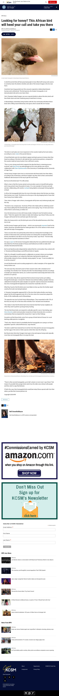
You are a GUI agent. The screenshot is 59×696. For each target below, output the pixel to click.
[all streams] (57, 7)
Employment (25, 669)
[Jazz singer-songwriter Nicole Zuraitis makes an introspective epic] (6, 581)
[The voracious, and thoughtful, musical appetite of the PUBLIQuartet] (6, 571)
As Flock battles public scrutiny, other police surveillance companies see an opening (33, 650)
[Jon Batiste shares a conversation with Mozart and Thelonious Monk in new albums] (6, 560)
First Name (6, 533)
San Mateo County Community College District (8, 685)
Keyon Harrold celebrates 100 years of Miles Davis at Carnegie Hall (29, 612)
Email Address (8, 527)
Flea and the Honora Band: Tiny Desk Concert (23, 591)
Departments (37, 666)
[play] (4, 7)
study (17, 154)
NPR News (3, 15)
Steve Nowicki (8, 312)
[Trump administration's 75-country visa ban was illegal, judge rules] (6, 640)
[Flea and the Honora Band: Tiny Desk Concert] (6, 592)
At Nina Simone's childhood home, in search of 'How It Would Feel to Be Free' (31, 600)
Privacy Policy (37, 669)
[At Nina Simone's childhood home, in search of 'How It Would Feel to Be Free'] (6, 602)
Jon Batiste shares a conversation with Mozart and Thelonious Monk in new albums (32, 559)
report (12, 242)
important (44, 225)
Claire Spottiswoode (20, 168)
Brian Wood (16, 166)
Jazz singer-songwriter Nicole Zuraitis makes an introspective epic (28, 579)
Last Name (7, 540)
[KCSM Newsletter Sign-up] (29, 500)
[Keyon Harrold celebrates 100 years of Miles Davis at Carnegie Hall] (6, 613)
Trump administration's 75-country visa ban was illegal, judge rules (28, 639)
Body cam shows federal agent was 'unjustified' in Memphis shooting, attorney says (33, 629)
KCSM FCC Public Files (50, 666)
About (23, 666)
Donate (53, 2)
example (26, 188)
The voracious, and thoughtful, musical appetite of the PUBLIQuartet (28, 570)
